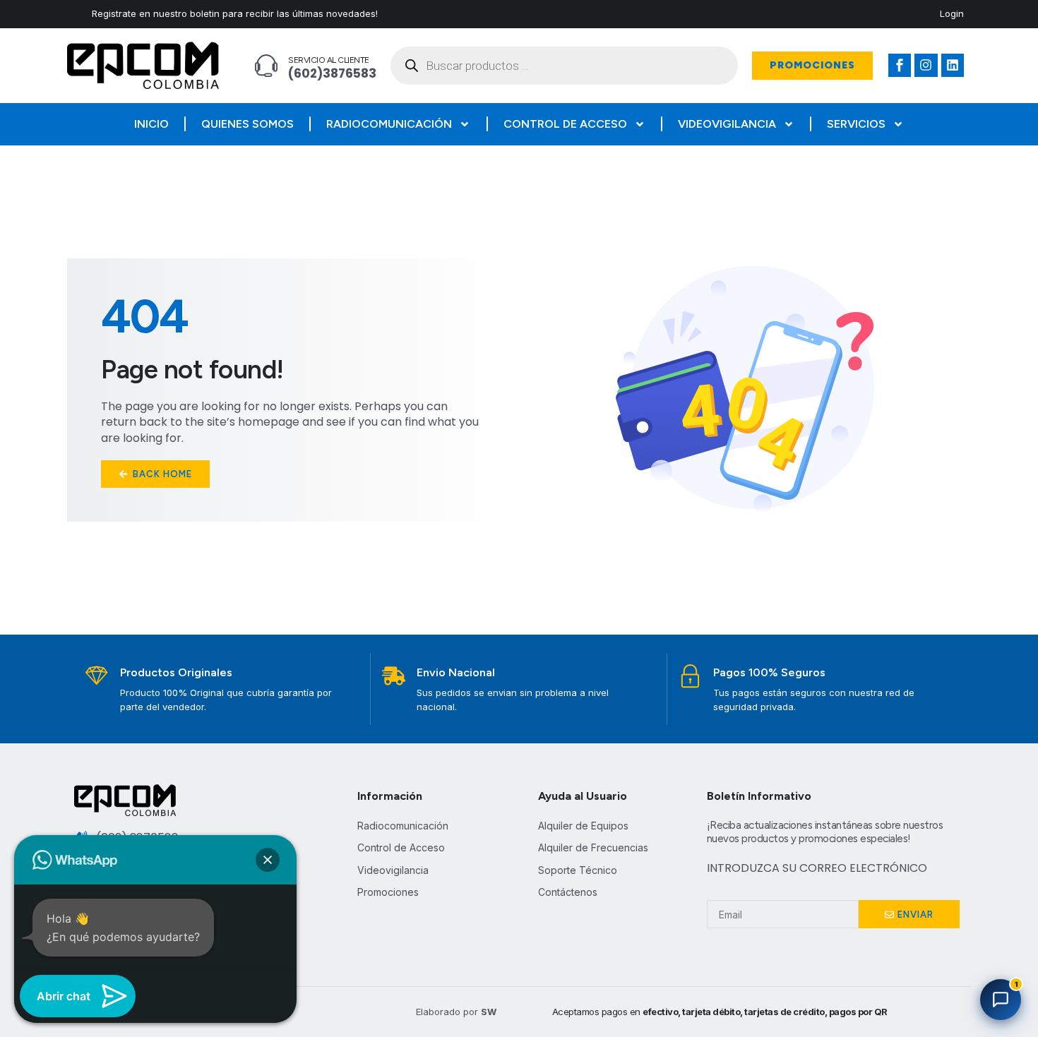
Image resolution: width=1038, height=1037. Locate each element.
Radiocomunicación (389, 124)
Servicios (856, 124)
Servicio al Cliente (328, 60)
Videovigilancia (727, 124)
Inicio (151, 124)
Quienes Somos (247, 124)
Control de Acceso (565, 124)
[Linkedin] (952, 65)
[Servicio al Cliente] (266, 65)
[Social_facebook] (899, 65)
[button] (268, 860)
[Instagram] (925, 65)
